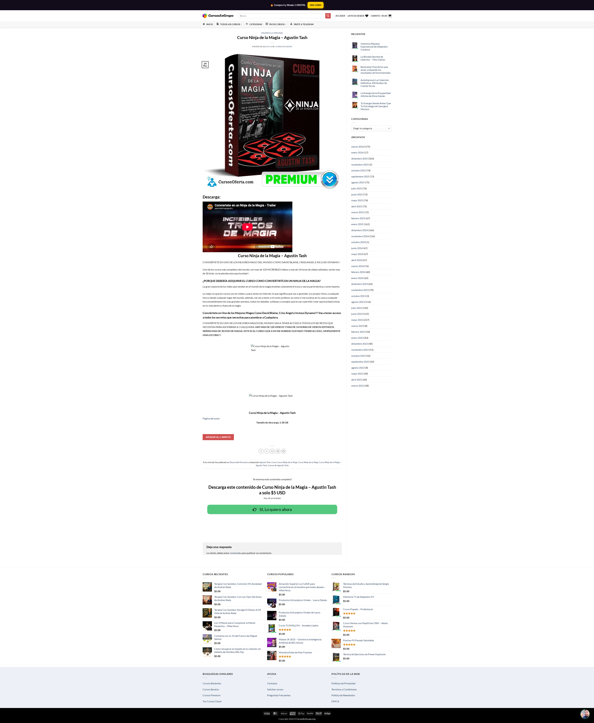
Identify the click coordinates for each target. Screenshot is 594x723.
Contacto (272, 683)
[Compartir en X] (266, 451)
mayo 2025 (357, 200)
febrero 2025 (358, 218)
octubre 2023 (358, 295)
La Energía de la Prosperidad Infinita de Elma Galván (376, 94)
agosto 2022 (358, 367)
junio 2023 (357, 313)
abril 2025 (356, 206)
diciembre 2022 (359, 343)
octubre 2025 (358, 170)
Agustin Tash (265, 462)
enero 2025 (357, 224)
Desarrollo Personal (272, 33)
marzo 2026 (357, 146)
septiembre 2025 (360, 176)
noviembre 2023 (360, 289)
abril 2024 (356, 260)
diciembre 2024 (359, 230)
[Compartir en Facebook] (261, 451)
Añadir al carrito (218, 437)
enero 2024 (357, 278)
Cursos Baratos (211, 689)
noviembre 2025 (360, 164)
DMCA (335, 701)
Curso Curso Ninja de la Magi (284, 462)
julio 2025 (356, 188)
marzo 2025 (357, 212)
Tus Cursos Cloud (212, 701)
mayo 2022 (357, 373)
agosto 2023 (358, 301)
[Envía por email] (272, 451)
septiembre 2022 (360, 361)
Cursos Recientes (212, 683)
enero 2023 (357, 337)
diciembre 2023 (359, 283)
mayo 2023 (357, 319)
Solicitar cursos (275, 689)
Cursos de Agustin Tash (278, 465)
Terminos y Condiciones (344, 689)
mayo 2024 (357, 254)
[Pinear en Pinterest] (277, 451)
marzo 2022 (357, 385)
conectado (235, 552)
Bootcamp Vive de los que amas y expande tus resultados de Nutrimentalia (375, 69)
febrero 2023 (358, 331)
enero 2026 (357, 152)
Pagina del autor (211, 418)
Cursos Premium (211, 695)
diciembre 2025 (359, 158)
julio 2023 (356, 307)
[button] (340, 16)
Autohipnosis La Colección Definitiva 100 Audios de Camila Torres (375, 82)
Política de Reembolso (343, 695)
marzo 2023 (357, 325)
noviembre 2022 (360, 349)
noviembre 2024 (360, 236)
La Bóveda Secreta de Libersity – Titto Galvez (373, 58)
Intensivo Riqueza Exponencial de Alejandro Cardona (374, 46)
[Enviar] (328, 15)
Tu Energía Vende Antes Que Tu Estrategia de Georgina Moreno (376, 106)
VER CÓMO (315, 5)
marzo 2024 (357, 266)
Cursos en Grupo (283, 47)
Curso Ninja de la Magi (308, 462)
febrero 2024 (358, 271)
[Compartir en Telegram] (283, 451)
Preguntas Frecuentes (279, 695)
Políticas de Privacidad (343, 683)
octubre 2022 (358, 355)
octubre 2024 (358, 242)
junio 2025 (357, 194)
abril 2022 (356, 379)
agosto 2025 (358, 182)
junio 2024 (357, 248)
